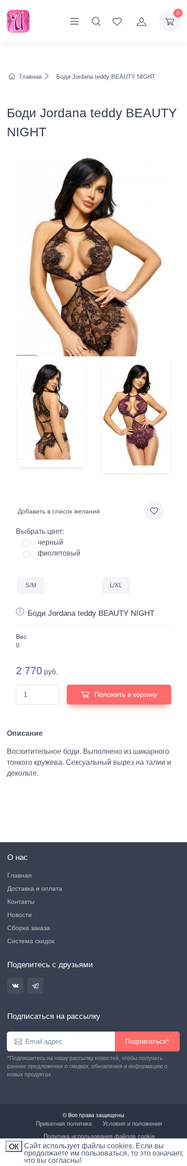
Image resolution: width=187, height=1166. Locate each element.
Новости (19, 914)
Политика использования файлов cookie (99, 1136)
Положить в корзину (125, 694)
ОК (14, 1147)
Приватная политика (64, 1123)
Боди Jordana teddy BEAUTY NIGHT (104, 76)
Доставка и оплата (34, 888)
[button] (96, 21)
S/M (30, 585)
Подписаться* (147, 1041)
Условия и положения (132, 1123)
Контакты (20, 901)
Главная (31, 76)
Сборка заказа (28, 927)
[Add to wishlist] (154, 511)
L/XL (116, 585)
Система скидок (30, 941)
